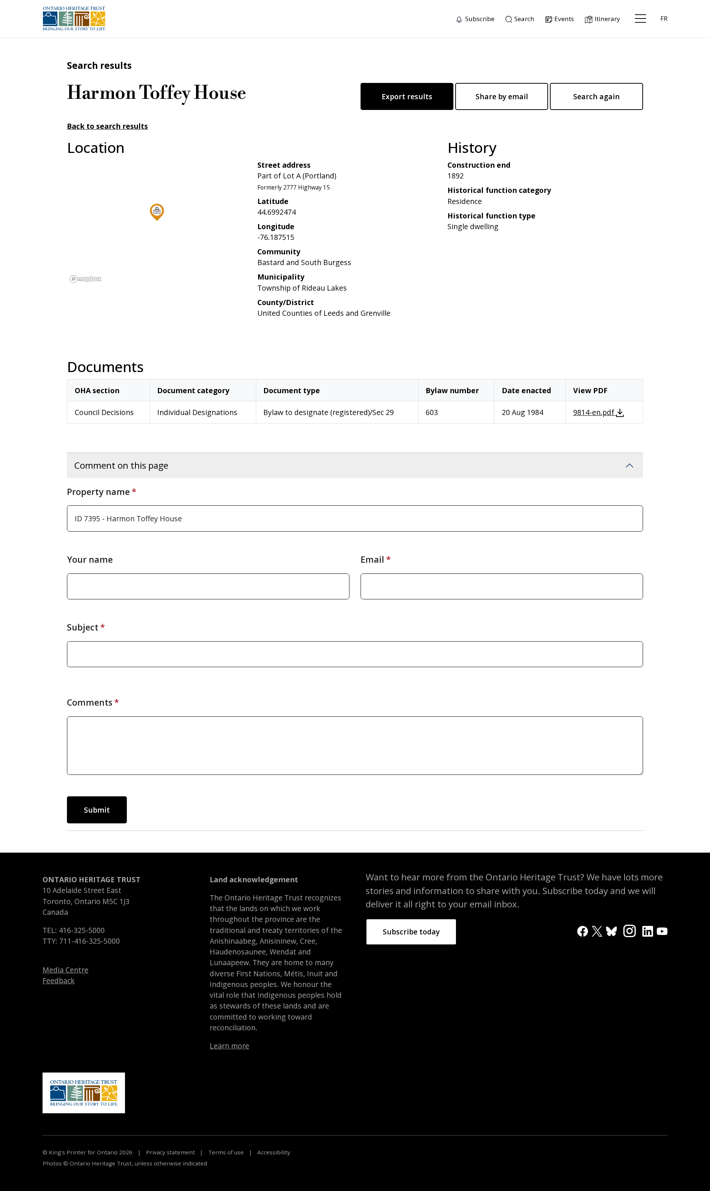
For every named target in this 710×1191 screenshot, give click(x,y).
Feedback (59, 981)
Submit (97, 810)
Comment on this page (121, 465)
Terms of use (226, 1152)
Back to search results (107, 126)
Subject (82, 627)
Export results (407, 96)
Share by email (502, 96)
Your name (90, 559)
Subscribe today (411, 932)
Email (372, 559)
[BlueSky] (611, 931)
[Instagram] (630, 930)
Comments (89, 702)
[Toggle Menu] (640, 18)
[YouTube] (662, 931)
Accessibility (273, 1152)
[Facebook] (582, 931)
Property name (98, 492)
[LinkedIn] (647, 931)
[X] (597, 931)
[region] (156, 222)
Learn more (229, 1046)
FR (663, 18)
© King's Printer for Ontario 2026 (88, 1152)
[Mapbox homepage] (85, 279)
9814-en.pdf (594, 412)
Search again (596, 96)
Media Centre (65, 970)
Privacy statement (170, 1152)
